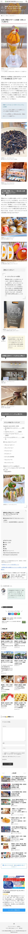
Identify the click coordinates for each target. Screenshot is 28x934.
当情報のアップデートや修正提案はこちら (10, 564)
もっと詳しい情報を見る (14, 910)
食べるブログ (9, 10)
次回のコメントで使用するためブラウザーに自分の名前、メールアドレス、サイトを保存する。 (14, 754)
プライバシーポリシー (12, 926)
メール (4, 748)
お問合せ (18, 926)
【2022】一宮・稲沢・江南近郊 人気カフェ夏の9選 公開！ (17, 576)
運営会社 (20, 928)
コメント (4, 726)
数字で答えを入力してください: (14, 756)
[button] (26, 1)
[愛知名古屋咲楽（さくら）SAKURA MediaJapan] (14, 1)
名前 (3, 743)
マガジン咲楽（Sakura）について (12, 928)
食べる (4, 10)
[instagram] (14, 923)
